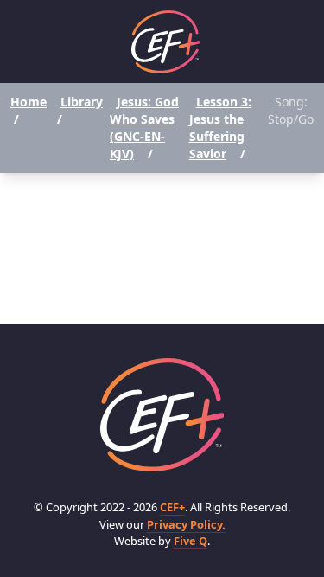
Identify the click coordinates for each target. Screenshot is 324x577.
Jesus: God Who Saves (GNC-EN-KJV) (144, 127)
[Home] (165, 42)
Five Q (190, 540)
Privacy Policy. (186, 524)
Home (28, 101)
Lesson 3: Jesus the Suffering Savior (220, 127)
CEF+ (172, 507)
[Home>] (162, 414)
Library (81, 101)
